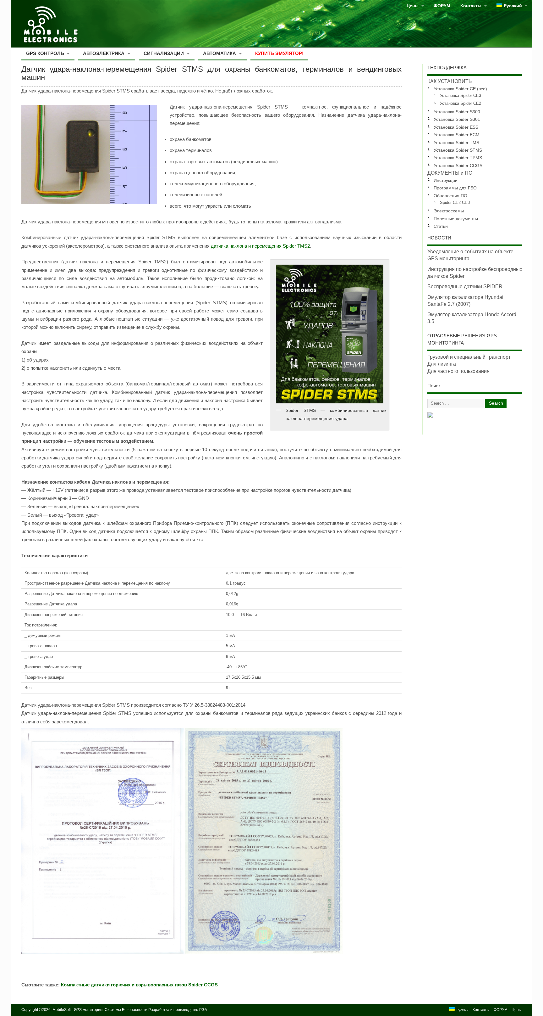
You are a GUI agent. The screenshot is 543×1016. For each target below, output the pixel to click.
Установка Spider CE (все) (460, 88)
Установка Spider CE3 (460, 95)
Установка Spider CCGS (458, 165)
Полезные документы (456, 218)
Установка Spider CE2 (460, 103)
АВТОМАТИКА (219, 53)
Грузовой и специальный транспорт (469, 357)
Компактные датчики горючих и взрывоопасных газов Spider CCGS (139, 984)
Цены (413, 5)
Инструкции (446, 180)
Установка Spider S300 (457, 111)
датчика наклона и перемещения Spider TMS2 (260, 246)
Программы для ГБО (455, 187)
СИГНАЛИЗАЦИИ (164, 53)
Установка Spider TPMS (458, 157)
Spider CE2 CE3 (455, 202)
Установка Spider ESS (456, 127)
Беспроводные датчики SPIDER (464, 286)
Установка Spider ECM (457, 134)
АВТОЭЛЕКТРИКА (103, 53)
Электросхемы (449, 210)
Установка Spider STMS (458, 150)
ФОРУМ (442, 5)
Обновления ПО (450, 195)
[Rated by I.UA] (441, 416)
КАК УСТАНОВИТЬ (449, 81)
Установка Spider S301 (457, 119)
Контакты (470, 5)
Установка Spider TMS (456, 142)
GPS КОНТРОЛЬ (45, 53)
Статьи (441, 226)
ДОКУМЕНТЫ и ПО (449, 173)
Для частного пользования (458, 371)
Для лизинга (441, 364)
